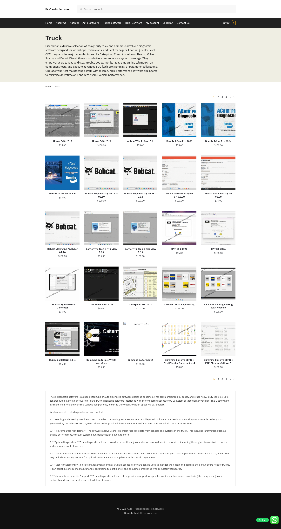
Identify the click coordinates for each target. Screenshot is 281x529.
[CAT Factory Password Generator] (62, 284)
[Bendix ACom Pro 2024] (218, 120)
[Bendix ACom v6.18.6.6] (62, 173)
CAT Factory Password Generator (62, 306)
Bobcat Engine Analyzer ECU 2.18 (140, 195)
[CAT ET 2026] (218, 228)
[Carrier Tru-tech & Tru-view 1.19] (140, 228)
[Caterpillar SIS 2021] (140, 284)
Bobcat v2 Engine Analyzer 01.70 (62, 250)
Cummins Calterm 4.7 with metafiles (101, 361)
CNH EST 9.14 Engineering (179, 304)
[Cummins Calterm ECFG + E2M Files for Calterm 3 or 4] (179, 339)
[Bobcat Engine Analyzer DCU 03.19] (101, 173)
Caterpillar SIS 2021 (140, 304)
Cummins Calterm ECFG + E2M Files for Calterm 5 (218, 361)
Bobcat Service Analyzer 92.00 (218, 195)
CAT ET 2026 (218, 248)
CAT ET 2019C (179, 248)
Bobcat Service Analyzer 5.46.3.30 (179, 195)
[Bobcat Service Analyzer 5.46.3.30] (179, 173)
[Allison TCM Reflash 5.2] (140, 120)
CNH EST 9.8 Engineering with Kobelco (218, 306)
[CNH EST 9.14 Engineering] (179, 284)
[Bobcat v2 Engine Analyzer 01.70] (62, 228)
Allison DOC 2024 (101, 141)
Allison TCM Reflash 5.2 (140, 141)
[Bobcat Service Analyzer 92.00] (218, 173)
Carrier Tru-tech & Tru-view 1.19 (140, 250)
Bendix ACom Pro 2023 (179, 141)
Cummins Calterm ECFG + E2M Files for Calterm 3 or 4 (179, 361)
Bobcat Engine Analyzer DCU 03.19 (101, 195)
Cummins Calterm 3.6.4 (62, 359)
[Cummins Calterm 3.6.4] (62, 339)
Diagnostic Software (57, 9)
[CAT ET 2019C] (179, 228)
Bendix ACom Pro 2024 (218, 141)
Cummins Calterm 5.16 (140, 359)
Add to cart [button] (62, 151)
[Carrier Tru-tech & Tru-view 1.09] (101, 228)
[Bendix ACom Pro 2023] (179, 120)
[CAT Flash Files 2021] (101, 284)
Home (48, 86)
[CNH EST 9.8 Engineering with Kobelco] (218, 284)
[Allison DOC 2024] (101, 120)
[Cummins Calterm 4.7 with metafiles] (101, 339)
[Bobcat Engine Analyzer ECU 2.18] (140, 173)
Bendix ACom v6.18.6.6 (62, 193)
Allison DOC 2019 (62, 141)
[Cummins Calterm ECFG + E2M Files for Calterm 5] (218, 339)
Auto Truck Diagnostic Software (145, 508)
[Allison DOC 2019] (62, 120)
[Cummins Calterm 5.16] (140, 339)
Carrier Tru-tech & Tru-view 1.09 (101, 250)
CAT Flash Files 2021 (101, 304)
